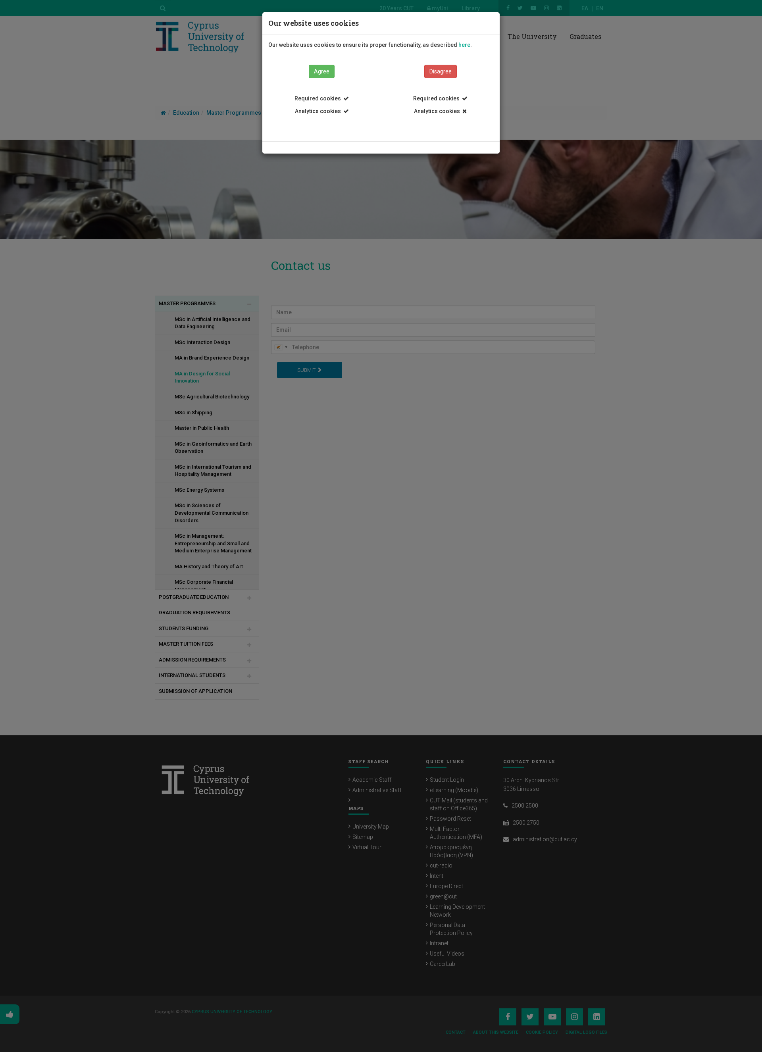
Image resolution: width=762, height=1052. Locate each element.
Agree (321, 71)
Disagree (440, 71)
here (464, 45)
